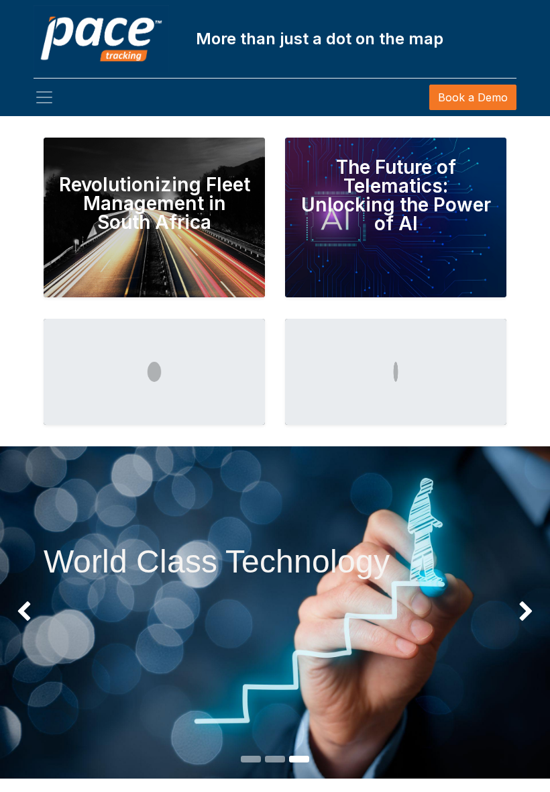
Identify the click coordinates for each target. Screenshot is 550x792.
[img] (22, 612)
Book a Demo (473, 97)
